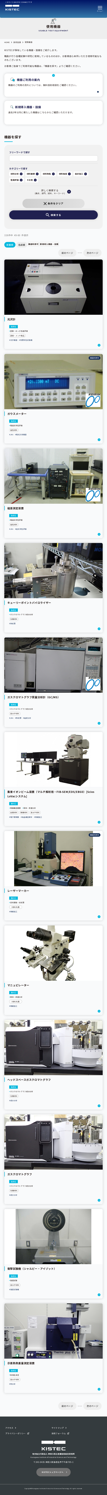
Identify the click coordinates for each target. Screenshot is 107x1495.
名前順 (21, 244)
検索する (56, 215)
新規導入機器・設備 (49, 244)
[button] (100, 9)
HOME (7, 42)
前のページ (67, 253)
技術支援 (17, 42)
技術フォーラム (59, 1433)
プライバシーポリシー (15, 1433)
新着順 (9, 244)
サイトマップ (58, 1427)
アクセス (9, 1427)
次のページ (92, 253)
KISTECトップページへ (52, 1472)
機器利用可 (33, 244)
